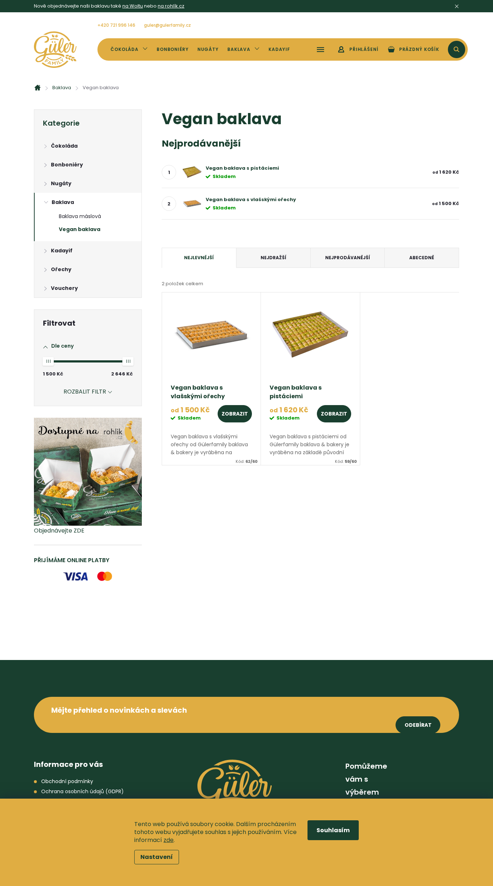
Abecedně (421, 258)
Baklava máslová (80, 216)
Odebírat (418, 725)
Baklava (63, 202)
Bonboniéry (67, 164)
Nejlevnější (199, 258)
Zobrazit (235, 413)
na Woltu (132, 6)
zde (168, 840)
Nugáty (61, 183)
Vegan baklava (79, 229)
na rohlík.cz (171, 6)
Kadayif (62, 250)
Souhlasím (333, 830)
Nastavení (156, 857)
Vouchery (64, 288)
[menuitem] (129, 49)
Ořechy (61, 269)
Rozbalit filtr (85, 391)
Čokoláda (64, 145)
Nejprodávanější (347, 258)
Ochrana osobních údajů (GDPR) (82, 791)
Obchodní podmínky (67, 781)
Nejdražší (273, 258)
